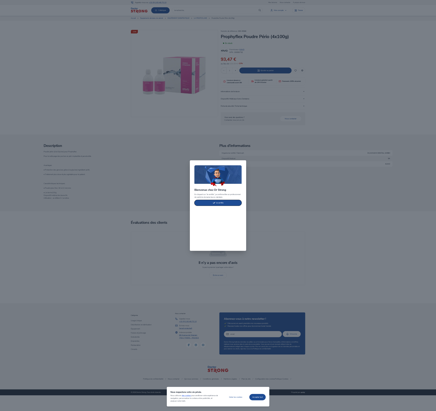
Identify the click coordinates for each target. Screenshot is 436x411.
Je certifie (219, 203)
